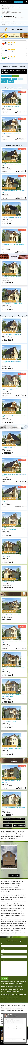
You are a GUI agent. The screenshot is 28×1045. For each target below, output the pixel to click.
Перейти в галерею (14, 875)
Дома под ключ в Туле (16, 29)
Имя (2, 943)
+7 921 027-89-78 (6, 2)
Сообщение (3, 960)
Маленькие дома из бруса (19, 822)
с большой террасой (6, 78)
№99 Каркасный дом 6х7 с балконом (11, 276)
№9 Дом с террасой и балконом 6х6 (11, 106)
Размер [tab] (10, 70)
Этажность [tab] (17, 70)
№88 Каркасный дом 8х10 (8, 581)
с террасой (11, 81)
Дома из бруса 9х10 (8, 822)
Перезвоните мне (18, 2)
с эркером (14, 78)
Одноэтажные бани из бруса (19, 825)
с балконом (15, 75)
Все (24, 70)
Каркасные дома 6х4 (7, 825)
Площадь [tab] (5, 72)
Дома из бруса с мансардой (9, 818)
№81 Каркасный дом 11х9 (8, 447)
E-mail (2, 954)
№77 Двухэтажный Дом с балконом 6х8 (12, 303)
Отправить (4, 978)
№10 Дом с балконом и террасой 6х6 (11, 133)
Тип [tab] (4, 70)
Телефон (3, 949)
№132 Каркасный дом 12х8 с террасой (11, 614)
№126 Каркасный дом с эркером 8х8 (11, 217)
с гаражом (4, 81)
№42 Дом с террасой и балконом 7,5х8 (11, 334)
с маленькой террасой (6, 75)
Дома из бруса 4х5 (20, 818)
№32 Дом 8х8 (5, 501)
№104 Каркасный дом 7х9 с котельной (12, 748)
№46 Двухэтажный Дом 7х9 (9, 721)
